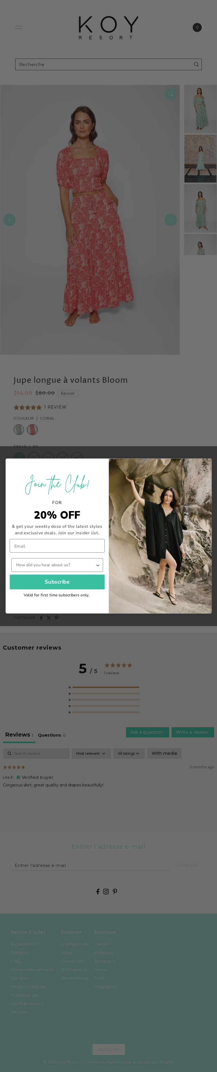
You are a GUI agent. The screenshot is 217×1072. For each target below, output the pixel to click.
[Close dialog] (204, 465)
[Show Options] (97, 564)
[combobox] (55, 564)
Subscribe (57, 582)
